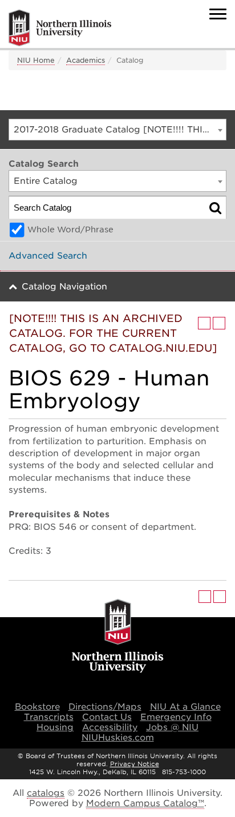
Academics (85, 60)
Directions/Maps (104, 707)
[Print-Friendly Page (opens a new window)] (204, 323)
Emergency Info (176, 717)
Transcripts (49, 717)
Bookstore (37, 707)
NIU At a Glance (185, 707)
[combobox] (117, 129)
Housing (55, 727)
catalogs (45, 793)
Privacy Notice (134, 764)
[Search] (215, 207)
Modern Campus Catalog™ (145, 803)
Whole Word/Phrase (70, 229)
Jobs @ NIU (172, 727)
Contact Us (107, 717)
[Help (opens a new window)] (219, 323)
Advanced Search (48, 256)
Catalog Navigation (64, 286)
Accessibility (109, 727)
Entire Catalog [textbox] (46, 181)
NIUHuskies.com (118, 738)
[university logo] (117, 636)
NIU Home (36, 60)
